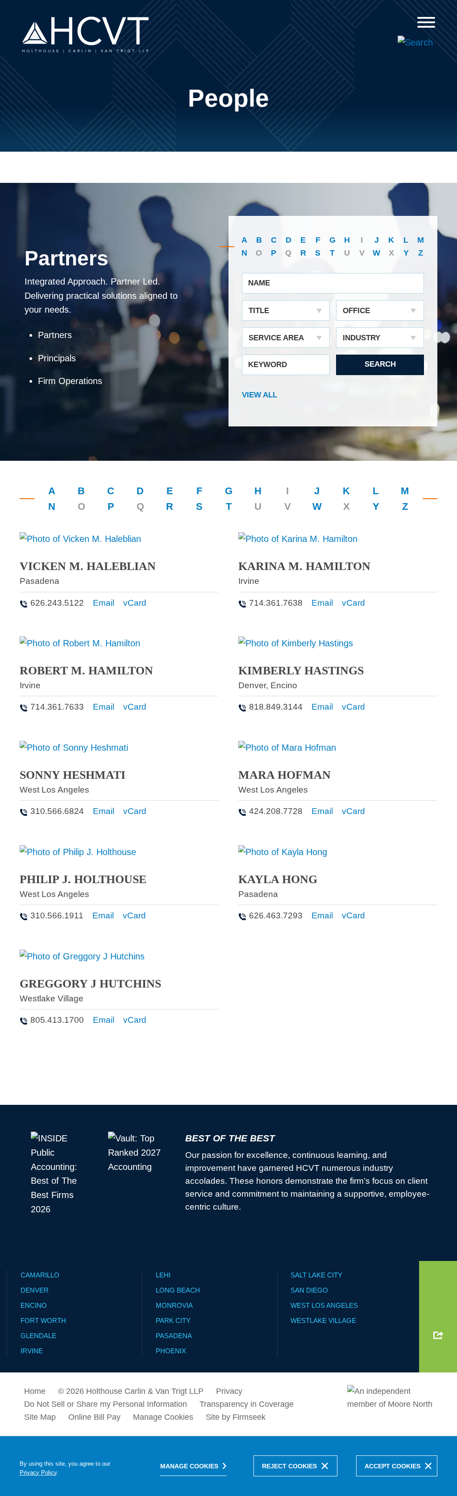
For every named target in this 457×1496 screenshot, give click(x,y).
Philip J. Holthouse (83, 879)
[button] (438, 1335)
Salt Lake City (316, 1275)
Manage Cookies (163, 1417)
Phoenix (171, 1351)
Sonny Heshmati (72, 775)
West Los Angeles (54, 789)
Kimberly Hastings (301, 670)
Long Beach (178, 1290)
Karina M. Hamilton (304, 566)
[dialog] (228, 1466)
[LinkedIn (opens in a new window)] (438, 1299)
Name (259, 283)
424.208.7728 (276, 811)
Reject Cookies (289, 1466)
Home (35, 1391)
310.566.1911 (56, 915)
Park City (173, 1320)
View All (259, 395)
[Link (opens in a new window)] (390, 1399)
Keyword (267, 364)
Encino (283, 685)
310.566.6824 (57, 811)
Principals (57, 358)
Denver (252, 685)
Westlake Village (51, 998)
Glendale (38, 1335)
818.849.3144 (276, 706)
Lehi (163, 1275)
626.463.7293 (276, 915)
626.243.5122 (57, 602)
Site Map (40, 1417)
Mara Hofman (284, 775)
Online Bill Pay (94, 1417)
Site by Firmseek (236, 1417)
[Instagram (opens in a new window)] (438, 1318)
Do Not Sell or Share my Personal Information (105, 1404)
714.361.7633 (57, 706)
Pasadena (39, 581)
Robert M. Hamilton (86, 670)
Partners (55, 335)
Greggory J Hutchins (90, 983)
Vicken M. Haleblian (88, 566)
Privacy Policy (38, 1472)
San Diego (309, 1290)
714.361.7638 (276, 602)
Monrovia (174, 1305)
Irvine (248, 581)
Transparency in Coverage (246, 1404)
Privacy (229, 1391)
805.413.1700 (57, 1020)
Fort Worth (43, 1320)
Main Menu (200, 11)
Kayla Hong (277, 879)
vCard (134, 602)
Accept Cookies (392, 1466)
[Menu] (426, 22)
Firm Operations (70, 381)
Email (103, 602)
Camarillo (40, 1275)
